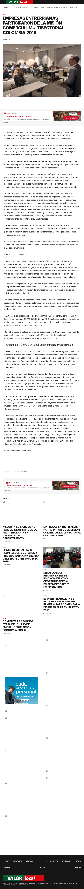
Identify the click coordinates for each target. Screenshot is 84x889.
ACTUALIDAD (17, 861)
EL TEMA (78, 861)
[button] (4, 2)
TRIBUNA (42, 867)
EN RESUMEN (66, 861)
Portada (5, 8)
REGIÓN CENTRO (52, 861)
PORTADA (6, 861)
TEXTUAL (78, 867)
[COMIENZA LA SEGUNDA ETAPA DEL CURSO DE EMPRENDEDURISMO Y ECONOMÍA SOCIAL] (22, 606)
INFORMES (6, 867)
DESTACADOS (30, 861)
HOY (4, 14)
